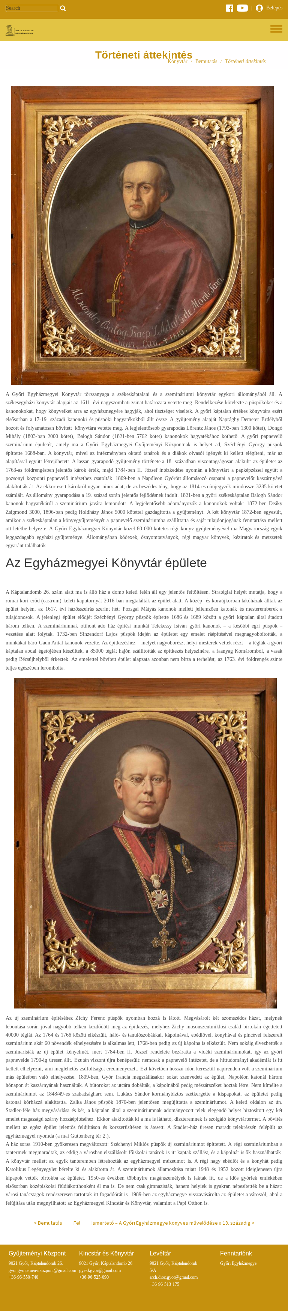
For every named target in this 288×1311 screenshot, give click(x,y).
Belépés (273, 8)
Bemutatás (206, 61)
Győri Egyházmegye (238, 1263)
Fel (77, 1222)
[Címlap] (20, 30)
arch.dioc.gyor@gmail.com (174, 1277)
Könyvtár (178, 61)
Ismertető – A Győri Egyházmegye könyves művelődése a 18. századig (171, 1222)
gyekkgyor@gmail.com (100, 1270)
